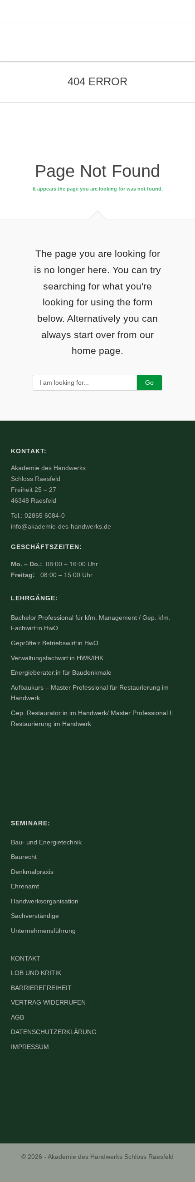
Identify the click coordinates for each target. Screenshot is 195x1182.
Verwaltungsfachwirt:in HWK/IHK (57, 658)
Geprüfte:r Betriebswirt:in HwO (54, 643)
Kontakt (25, 958)
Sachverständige (35, 915)
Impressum (30, 1046)
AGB (17, 1017)
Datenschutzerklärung (54, 1031)
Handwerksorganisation (44, 901)
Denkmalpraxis (32, 871)
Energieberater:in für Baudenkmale (61, 672)
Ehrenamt (25, 886)
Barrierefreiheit (41, 987)
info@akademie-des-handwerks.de (61, 526)
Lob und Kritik (36, 972)
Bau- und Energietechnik (46, 842)
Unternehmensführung (43, 930)
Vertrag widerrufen (48, 1002)
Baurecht (24, 856)
